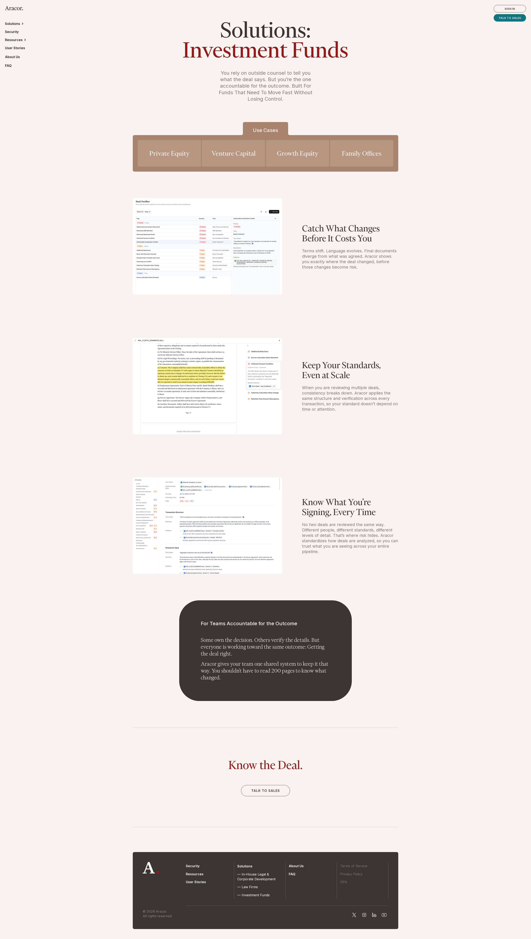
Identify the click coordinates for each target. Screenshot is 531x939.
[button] (16, 23)
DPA (343, 882)
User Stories (15, 48)
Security (12, 32)
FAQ (8, 65)
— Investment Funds (253, 895)
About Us (12, 57)
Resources (194, 874)
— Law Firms (247, 887)
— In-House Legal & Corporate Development (256, 876)
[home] (14, 7)
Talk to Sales (510, 18)
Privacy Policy (351, 874)
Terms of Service (353, 866)
